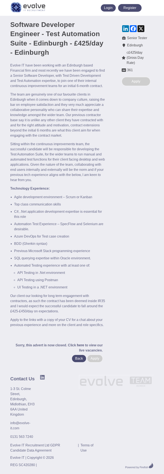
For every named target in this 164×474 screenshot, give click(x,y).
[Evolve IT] (116, 383)
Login (108, 8)
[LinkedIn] (91, 8)
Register (129, 8)
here (80, 345)
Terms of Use (87, 447)
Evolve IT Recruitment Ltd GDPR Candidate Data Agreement (35, 447)
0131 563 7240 (21, 437)
